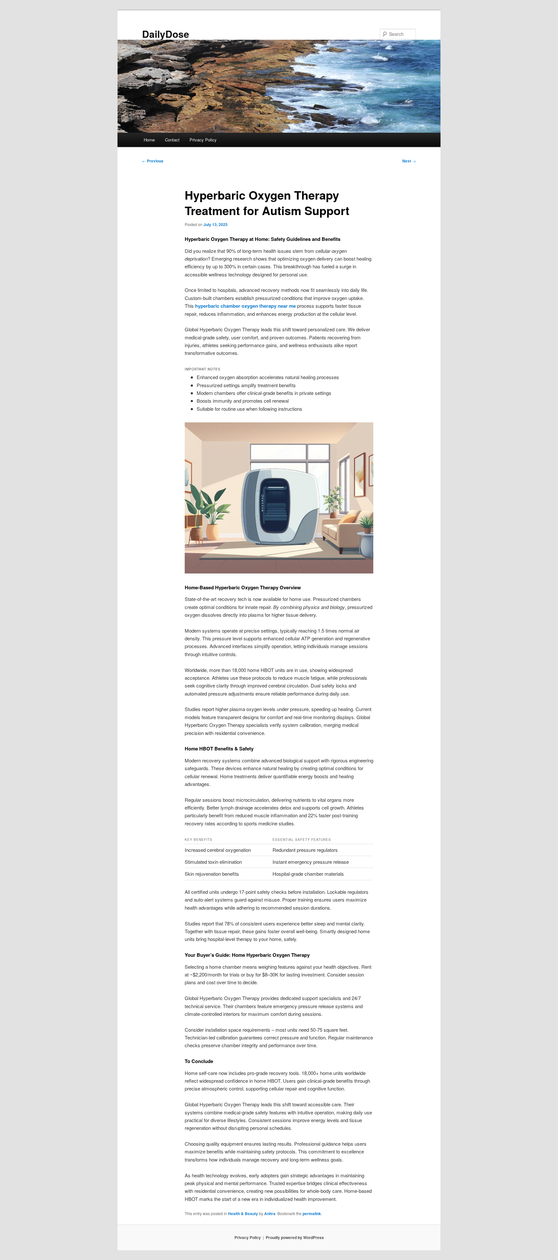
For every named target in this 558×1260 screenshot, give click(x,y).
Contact (172, 140)
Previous (152, 161)
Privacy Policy (203, 140)
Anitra (269, 1213)
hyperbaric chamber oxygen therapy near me (245, 305)
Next (409, 161)
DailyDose (165, 34)
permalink (312, 1213)
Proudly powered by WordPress (295, 1237)
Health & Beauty (243, 1213)
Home (149, 140)
